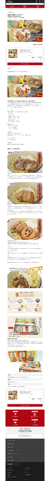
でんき (26, 470)
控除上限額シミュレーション (13, 453)
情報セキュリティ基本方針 (11, 476)
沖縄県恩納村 (10, 12)
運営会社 (8, 474)
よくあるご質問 (10, 460)
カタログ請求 (10, 457)
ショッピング (9, 468)
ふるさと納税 (27, 468)
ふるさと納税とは (10, 450)
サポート (26, 472)
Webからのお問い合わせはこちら (25, 435)
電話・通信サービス (10, 470)
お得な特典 (9, 472)
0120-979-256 (25, 431)
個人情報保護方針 (28, 474)
